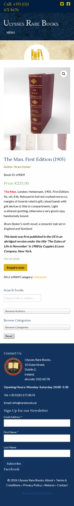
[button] (63, 73)
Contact (62, 485)
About (49, 480)
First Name (11, 432)
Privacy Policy (32, 485)
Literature (40, 277)
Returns (49, 485)
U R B (30, 23)
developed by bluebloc (37, 493)
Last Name (10, 447)
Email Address (13, 417)
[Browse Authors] (37, 311)
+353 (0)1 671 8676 (22, 395)
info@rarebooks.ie (24, 402)
